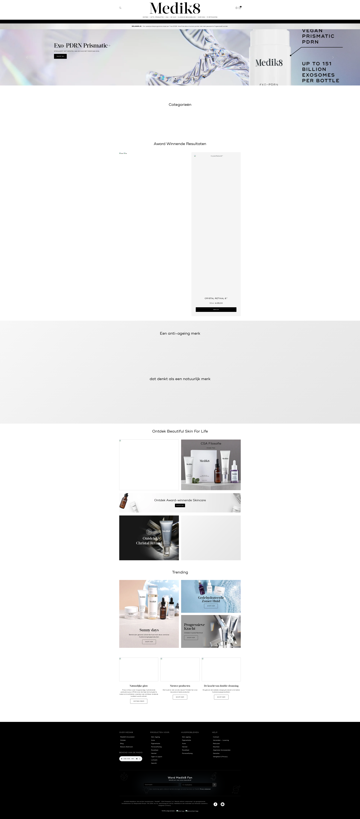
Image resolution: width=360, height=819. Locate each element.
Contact (216, 737)
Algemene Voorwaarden (221, 750)
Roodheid (154, 750)
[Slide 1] (175, 78)
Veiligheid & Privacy (220, 757)
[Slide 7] (184, 78)
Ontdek (146, 17)
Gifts (152, 17)
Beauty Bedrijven (126, 747)
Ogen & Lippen (156, 757)
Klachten (216, 747)
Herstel (153, 753)
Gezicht (154, 763)
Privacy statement (205, 789)
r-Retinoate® (212, 17)
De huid (173, 17)
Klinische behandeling (187, 17)
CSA (167, 17)
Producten (159, 17)
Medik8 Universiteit (127, 737)
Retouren (216, 743)
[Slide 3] (178, 78)
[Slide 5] (181, 78)
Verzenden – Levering (221, 740)
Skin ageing (186, 737)
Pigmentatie (155, 743)
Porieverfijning (156, 747)
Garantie (216, 753)
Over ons (201, 17)
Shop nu (60, 56)
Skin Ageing (155, 737)
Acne (153, 740)
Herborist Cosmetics (201, 803)
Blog (122, 743)
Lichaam (154, 760)
